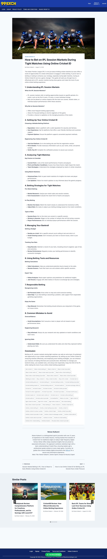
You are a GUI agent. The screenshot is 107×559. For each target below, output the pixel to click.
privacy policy (17, 9)
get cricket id (74, 398)
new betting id (47, 404)
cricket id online (47, 388)
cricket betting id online (57, 382)
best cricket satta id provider (46, 372)
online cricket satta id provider (34, 417)
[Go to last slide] (14, 502)
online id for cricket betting (33, 420)
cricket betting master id (32, 385)
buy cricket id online (51, 379)
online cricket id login (50, 411)
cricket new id (55, 395)
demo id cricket (64, 398)
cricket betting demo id (32, 382)
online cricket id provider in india (34, 414)
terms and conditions (30, 9)
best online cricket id (52, 375)
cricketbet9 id (54, 398)
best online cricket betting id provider (35, 375)
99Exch (68, 450)
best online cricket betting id (63, 372)
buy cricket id (40, 379)
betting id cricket (30, 379)
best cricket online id (31, 372)
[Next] (92, 502)
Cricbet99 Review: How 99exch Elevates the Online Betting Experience (53, 506)
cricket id (28, 388)
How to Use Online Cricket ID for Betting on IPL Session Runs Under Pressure (70, 466)
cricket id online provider (60, 388)
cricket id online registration (33, 391)
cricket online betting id (67, 395)
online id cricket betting (60, 417)
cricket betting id (44, 382)
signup (9, 9)
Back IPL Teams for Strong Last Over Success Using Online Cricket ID (82, 506)
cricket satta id (30, 398)
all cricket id (29, 369)
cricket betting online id (47, 385)
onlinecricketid (46, 420)
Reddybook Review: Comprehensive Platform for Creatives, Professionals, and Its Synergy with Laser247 (24, 508)
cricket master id (30, 395)
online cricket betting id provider (48, 408)
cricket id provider (47, 391)
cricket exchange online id (73, 385)
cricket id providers (59, 391)
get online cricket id (54, 401)
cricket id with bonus (71, 391)
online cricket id (44, 9)
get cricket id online (31, 401)
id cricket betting (66, 401)
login (3, 9)
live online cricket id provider (33, 404)
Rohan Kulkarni (30, 67)
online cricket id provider (64, 411)
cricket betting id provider (72, 382)
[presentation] (25, 491)
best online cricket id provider (68, 375)
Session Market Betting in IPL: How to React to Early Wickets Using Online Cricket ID (37, 466)
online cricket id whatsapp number (53, 414)
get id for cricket (42, 401)
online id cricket (48, 417)
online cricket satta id (70, 414)
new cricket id (56, 404)
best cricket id (52, 369)
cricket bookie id (59, 385)
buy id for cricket (63, 379)
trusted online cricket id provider (60, 420)
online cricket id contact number (34, 411)
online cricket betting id (32, 408)
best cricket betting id (40, 369)
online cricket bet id (67, 404)
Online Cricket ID (30, 56)
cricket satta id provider (42, 398)
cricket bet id (74, 379)
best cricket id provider (64, 369)
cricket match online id (43, 395)
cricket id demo (37, 388)
